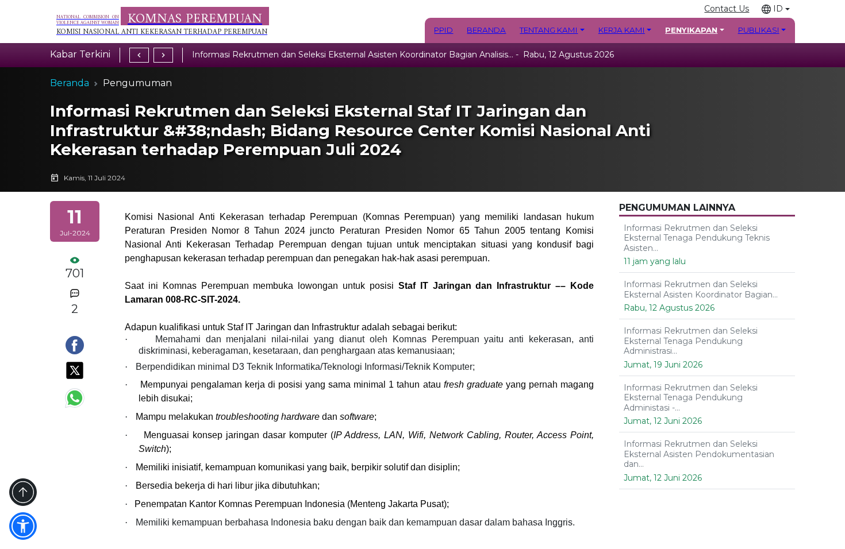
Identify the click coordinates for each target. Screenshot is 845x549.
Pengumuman (137, 83)
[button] (775, 9)
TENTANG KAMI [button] (549, 29)
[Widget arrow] (23, 492)
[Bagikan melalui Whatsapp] (74, 397)
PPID (443, 29)
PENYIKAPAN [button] (691, 29)
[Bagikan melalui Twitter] (74, 370)
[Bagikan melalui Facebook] (75, 345)
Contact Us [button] (726, 8)
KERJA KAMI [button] (621, 29)
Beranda (69, 83)
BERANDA (486, 29)
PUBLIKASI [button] (758, 29)
